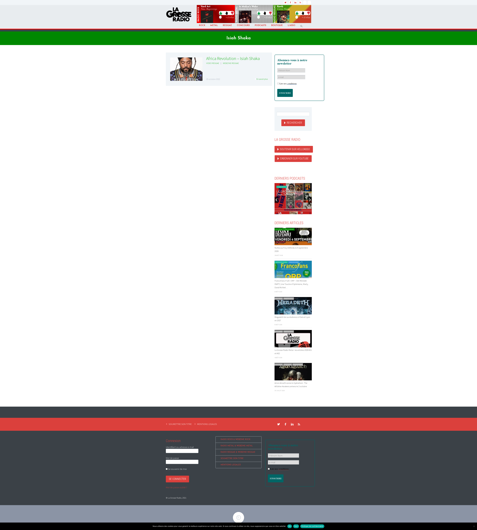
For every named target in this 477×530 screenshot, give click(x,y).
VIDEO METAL (287, 364)
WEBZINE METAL (288, 298)
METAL (214, 25)
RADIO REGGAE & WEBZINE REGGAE (238, 452)
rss (300, 2)
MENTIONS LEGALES (207, 424)
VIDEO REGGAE (212, 63)
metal (237, 14)
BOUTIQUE (277, 25)
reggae (275, 14)
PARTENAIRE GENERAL (281, 262)
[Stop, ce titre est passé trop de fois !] (226, 13)
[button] (301, 26)
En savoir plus (262, 79)
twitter (285, 2)
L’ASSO (291, 25)
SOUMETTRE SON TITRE (180, 424)
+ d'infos (230, 17)
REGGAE (227, 25)
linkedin (295, 2)
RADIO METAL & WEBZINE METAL (237, 446)
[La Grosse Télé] (305, 2)
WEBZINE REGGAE (231, 63)
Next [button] (310, 200)
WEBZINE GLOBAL (293, 262)
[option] (293, 198)
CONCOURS (243, 25)
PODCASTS (260, 25)
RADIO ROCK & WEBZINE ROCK (235, 439)
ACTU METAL (279, 298)
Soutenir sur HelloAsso (295, 149)
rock (198, 14)
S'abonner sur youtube (294, 158)
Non (296, 526)
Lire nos (288, 83)
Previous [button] (276, 200)
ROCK (202, 25)
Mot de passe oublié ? (176, 487)
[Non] (474, 526)
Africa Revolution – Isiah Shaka (233, 58)
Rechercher (294, 122)
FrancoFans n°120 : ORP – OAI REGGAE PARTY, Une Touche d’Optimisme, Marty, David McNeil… (291, 284)
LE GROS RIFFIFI (281, 187)
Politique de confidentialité (312, 526)
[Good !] (221, 13)
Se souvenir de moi (177, 468)
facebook (290, 2)
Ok (290, 526)
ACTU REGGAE (279, 229)
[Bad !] (232, 13)
